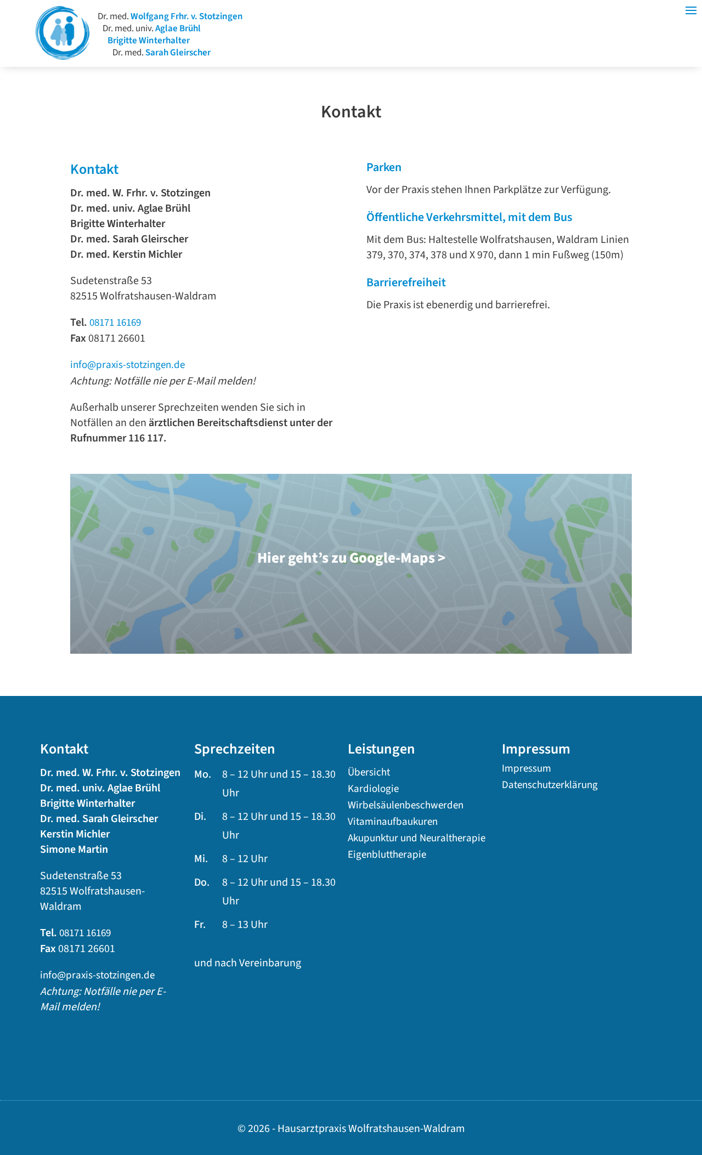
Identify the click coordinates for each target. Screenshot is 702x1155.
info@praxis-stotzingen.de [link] (127, 365)
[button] (691, 1089)
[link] (62, 56)
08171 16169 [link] (115, 322)
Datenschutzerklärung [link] (550, 787)
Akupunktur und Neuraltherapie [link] (416, 840)
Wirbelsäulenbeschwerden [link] (405, 807)
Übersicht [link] (369, 774)
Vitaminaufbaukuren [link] (393, 823)
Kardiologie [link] (373, 790)
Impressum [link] (526, 770)
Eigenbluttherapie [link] (387, 856)
